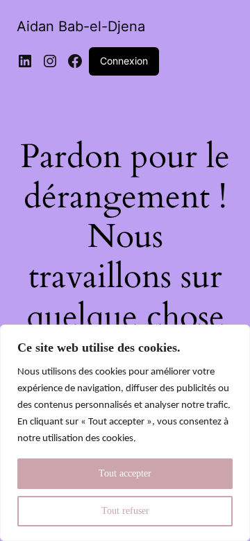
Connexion (124, 61)
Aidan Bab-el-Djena (81, 26)
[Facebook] (75, 61)
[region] (125, 433)
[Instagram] (50, 61)
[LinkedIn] (25, 61)
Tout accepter (125, 473)
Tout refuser (125, 511)
